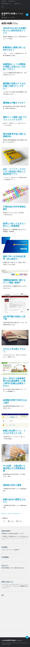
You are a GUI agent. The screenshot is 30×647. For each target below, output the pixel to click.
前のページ (4, 513)
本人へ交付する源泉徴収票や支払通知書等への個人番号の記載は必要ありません (14, 382)
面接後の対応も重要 (12, 485)
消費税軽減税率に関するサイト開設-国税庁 (14, 281)
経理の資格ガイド (12, 1)
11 (14, 513)
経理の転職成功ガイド (6, 3)
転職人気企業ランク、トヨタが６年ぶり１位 (14, 431)
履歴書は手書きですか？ (14, 102)
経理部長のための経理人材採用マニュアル (12, 533)
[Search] (3, 7)
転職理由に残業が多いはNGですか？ (14, 48)
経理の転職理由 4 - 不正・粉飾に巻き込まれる (13, 567)
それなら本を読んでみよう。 (14, 350)
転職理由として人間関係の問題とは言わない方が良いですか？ (14, 66)
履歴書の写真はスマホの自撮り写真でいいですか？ (14, 86)
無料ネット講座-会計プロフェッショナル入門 (15, 118)
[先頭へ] (27, 637)
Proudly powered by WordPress (10, 642)
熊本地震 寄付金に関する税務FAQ (14, 135)
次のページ (18, 513)
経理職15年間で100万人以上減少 (15, 401)
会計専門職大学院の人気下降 (14, 317)
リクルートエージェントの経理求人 (10, 549)
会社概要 (3, 1)
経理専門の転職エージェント (12, 14)
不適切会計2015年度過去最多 (14, 207)
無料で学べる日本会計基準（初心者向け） (14, 257)
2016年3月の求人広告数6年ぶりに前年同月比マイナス (14, 30)
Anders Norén (6, 644)
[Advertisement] (15, 612)
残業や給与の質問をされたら (14, 500)
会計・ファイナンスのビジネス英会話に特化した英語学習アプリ (14, 171)
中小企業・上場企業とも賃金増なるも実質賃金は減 (14, 468)
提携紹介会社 (17, 3)
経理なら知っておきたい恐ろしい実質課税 (14, 224)
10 (13, 513)
